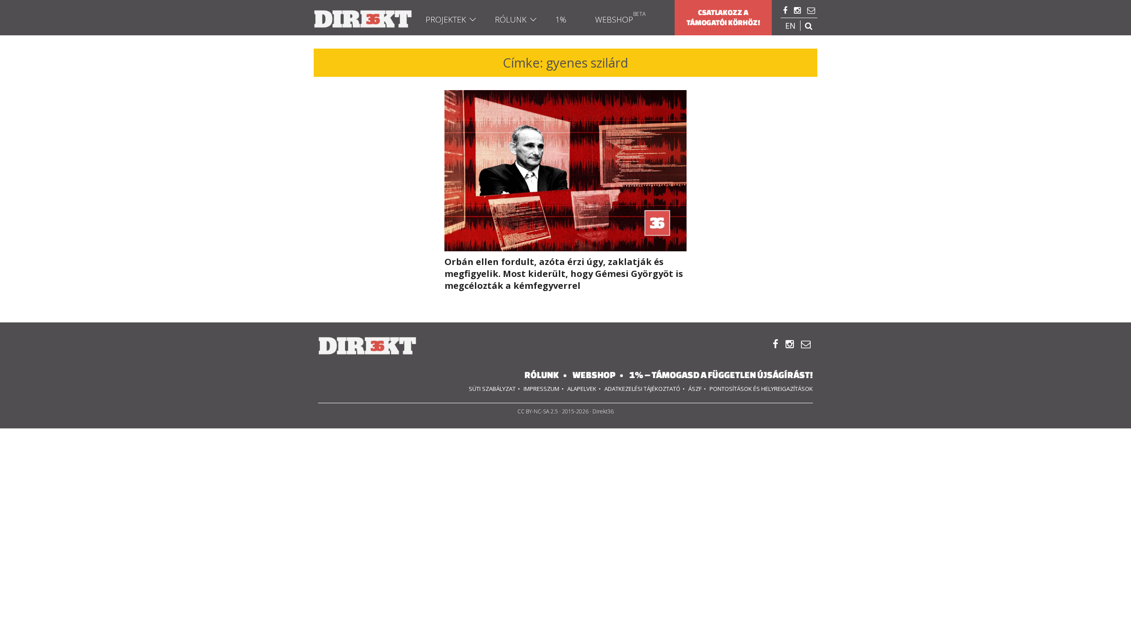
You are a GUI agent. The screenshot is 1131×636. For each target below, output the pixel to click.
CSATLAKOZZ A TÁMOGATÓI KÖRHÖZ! (723, 17)
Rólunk (511, 19)
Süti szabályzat (492, 389)
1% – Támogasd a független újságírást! (721, 375)
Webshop (614, 19)
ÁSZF (695, 389)
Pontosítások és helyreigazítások (761, 389)
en (790, 25)
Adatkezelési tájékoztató (642, 389)
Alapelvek (581, 389)
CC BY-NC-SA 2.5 (537, 411)
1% (560, 19)
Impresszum (541, 389)
